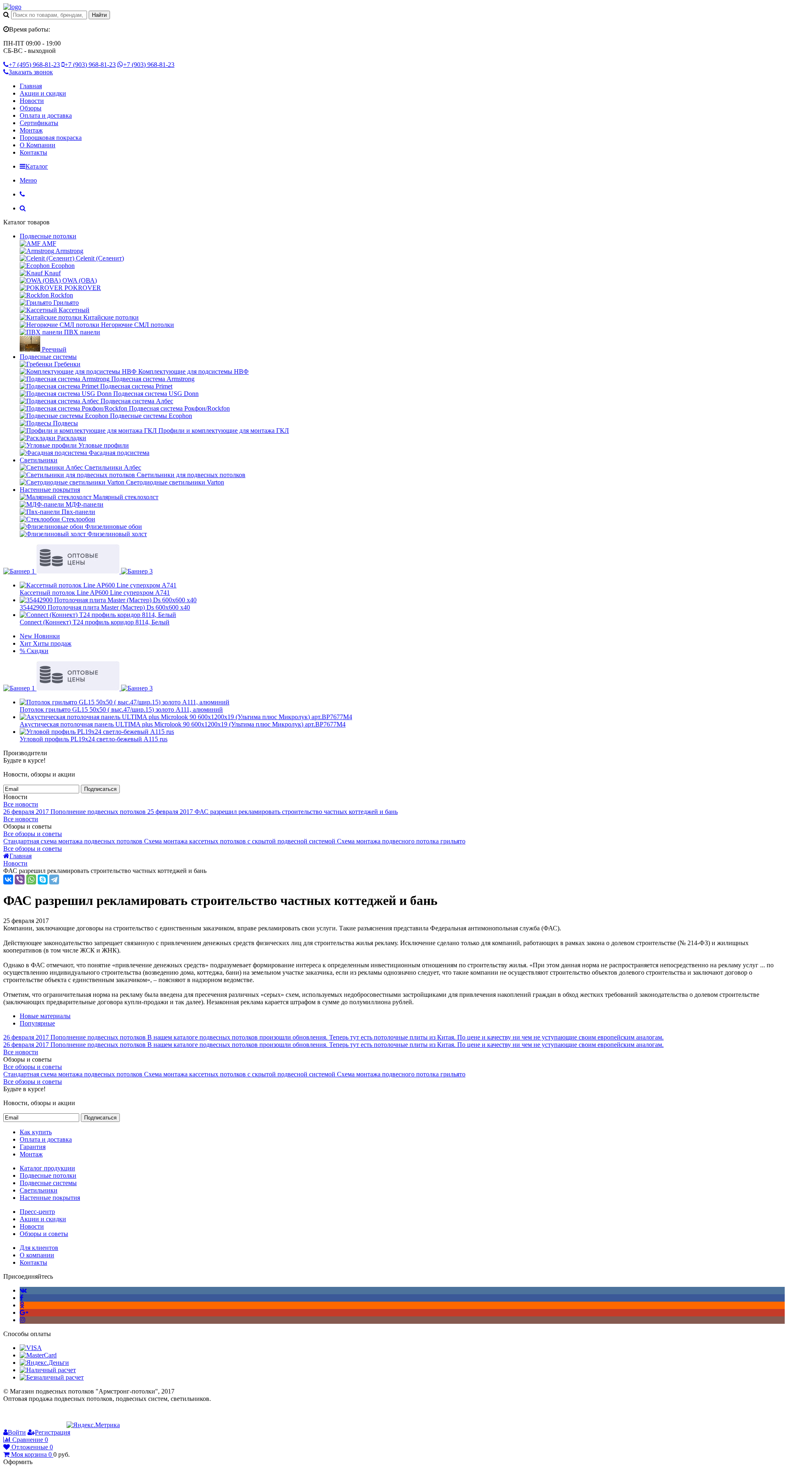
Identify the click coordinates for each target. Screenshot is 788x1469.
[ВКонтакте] (8, 879)
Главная (31, 85)
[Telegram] (54, 879)
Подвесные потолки (48, 236)
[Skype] (43, 879)
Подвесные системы (48, 356)
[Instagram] (22, 1319)
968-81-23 (34, 64)
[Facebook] (21, 1297)
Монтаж (31, 130)
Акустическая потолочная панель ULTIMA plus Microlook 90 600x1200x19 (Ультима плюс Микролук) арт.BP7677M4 (183, 724)
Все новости (20, 804)
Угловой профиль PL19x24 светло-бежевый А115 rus (93, 739)
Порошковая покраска (51, 137)
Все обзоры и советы (32, 833)
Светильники (38, 460)
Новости (32, 100)
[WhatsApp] (31, 879)
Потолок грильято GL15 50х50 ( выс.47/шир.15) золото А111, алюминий (121, 709)
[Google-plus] (24, 1312)
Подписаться (100, 789)
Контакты (33, 152)
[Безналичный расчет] (52, 1377)
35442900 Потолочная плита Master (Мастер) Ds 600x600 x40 (105, 607)
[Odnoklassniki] (22, 1305)
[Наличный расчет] (48, 1369)
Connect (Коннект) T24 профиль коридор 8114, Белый (95, 622)
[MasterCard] (38, 1355)
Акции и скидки (43, 93)
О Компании (37, 145)
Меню (28, 180)
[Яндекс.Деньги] (44, 1362)
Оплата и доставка (46, 115)
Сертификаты (39, 122)
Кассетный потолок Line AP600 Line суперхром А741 (95, 592)
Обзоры (30, 108)
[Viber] (20, 879)
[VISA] (31, 1347)
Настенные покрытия (50, 489)
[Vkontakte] (23, 1290)
